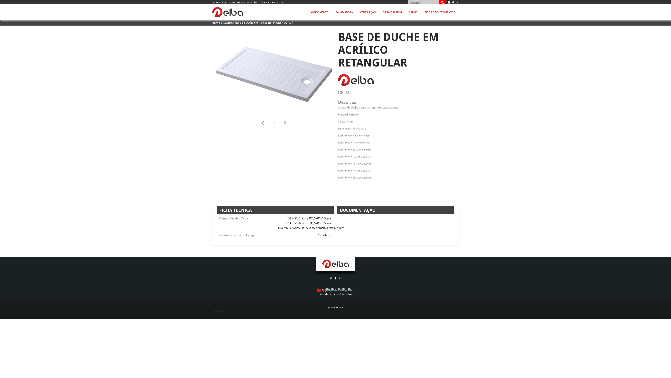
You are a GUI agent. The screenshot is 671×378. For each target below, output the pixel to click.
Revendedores (237, 2)
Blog (224, 2)
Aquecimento (319, 12)
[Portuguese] (345, 290)
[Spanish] (351, 290)
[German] (334, 290)
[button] (263, 123)
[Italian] (340, 290)
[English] (324, 290)
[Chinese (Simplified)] (319, 290)
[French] (328, 290)
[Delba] (227, 12)
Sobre (216, 2)
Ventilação (368, 12)
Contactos (277, 2)
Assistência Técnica (258, 2)
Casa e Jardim (392, 12)
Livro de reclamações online (335, 294)
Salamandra (344, 12)
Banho (413, 12)
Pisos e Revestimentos (440, 12)
